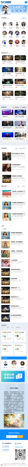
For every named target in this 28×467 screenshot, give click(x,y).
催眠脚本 (24, 107)
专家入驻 (24, 18)
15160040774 (19, 447)
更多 (8, 18)
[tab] (16, 148)
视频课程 (17, 107)
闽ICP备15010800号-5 (22, 464)
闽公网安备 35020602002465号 (9, 464)
